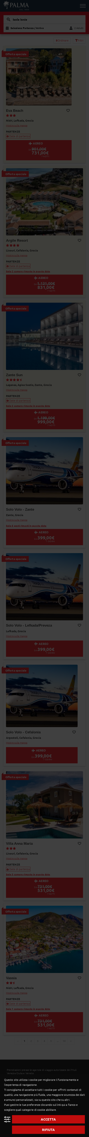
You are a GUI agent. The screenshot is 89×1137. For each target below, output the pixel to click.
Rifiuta (48, 1130)
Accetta (48, 1119)
